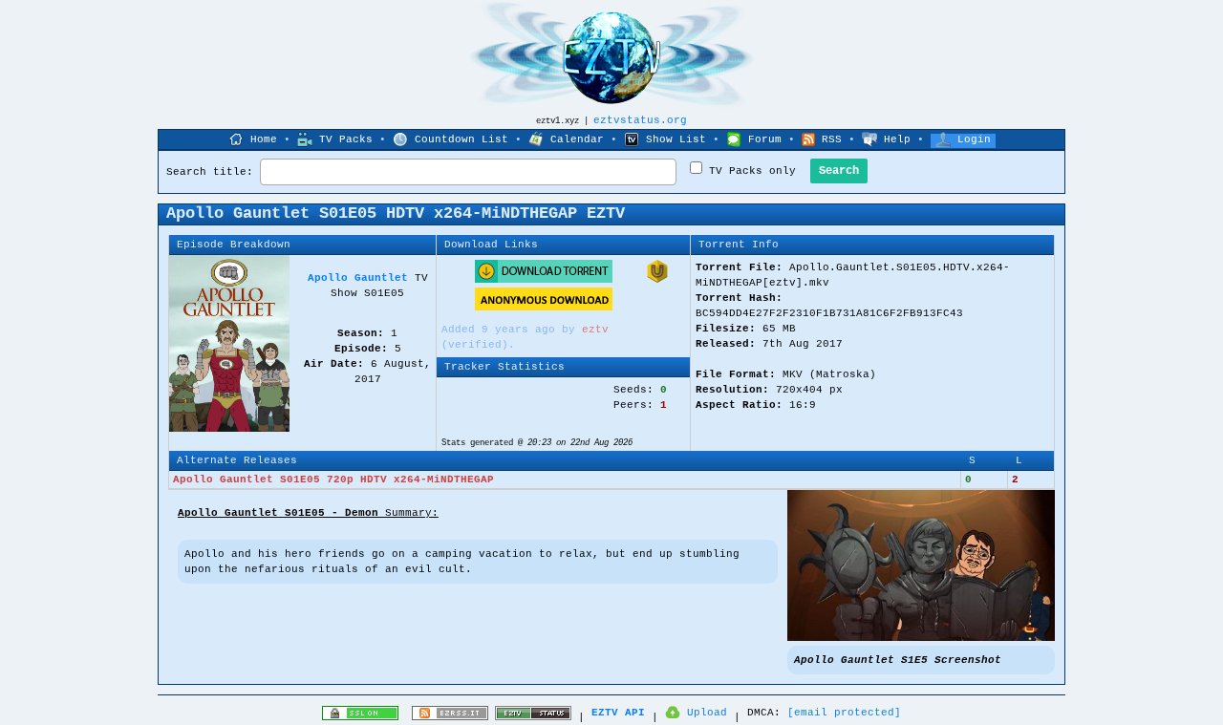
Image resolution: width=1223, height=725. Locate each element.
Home (263, 139)
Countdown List (461, 139)
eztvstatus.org (640, 120)
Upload (707, 712)
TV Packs (346, 139)
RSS (832, 139)
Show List (676, 139)
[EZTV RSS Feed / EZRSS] (450, 717)
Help (897, 139)
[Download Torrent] (543, 280)
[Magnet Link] (657, 280)
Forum (765, 139)
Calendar (577, 139)
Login (974, 139)
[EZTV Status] (533, 717)
